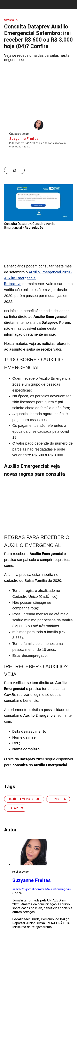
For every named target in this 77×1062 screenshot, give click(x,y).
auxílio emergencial (24, 799)
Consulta (58, 799)
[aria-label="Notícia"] (14, 170)
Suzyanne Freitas (24, 138)
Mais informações (58, 889)
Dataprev (15, 808)
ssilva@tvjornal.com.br (28, 889)
